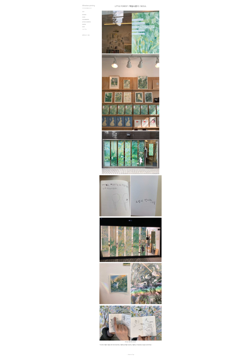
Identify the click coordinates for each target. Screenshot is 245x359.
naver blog (84, 29)
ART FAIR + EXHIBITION (86, 21)
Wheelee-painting (88, 5)
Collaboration (85, 19)
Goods (83, 17)
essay (83, 26)
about (83, 11)
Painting (84, 24)
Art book (84, 14)
